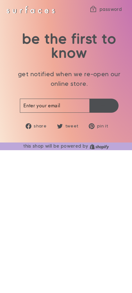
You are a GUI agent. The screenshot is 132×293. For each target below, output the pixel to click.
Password (111, 9)
